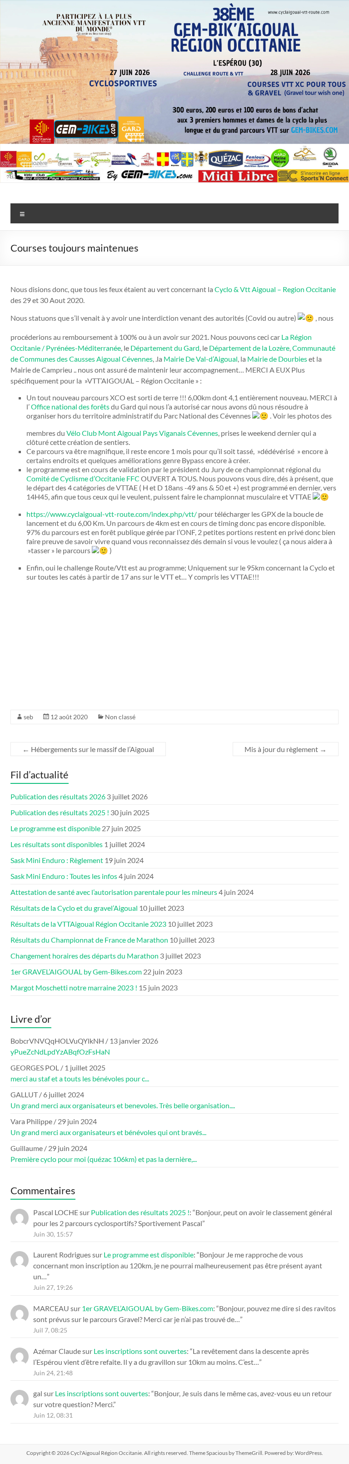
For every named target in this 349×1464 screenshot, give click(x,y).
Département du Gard (164, 347)
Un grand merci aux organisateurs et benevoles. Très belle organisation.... (122, 1105)
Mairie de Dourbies (277, 358)
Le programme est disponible (55, 828)
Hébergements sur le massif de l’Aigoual (88, 749)
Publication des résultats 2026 (57, 796)
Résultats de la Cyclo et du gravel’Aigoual (74, 908)
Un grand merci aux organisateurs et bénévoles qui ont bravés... (108, 1132)
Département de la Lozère (249, 347)
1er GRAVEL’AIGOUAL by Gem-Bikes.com (76, 971)
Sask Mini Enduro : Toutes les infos (63, 876)
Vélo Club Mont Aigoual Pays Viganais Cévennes (142, 433)
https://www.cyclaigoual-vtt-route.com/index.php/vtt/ (111, 514)
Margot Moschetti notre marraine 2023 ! (73, 987)
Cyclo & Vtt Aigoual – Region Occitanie (275, 289)
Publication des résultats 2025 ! (59, 812)
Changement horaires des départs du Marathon (84, 955)
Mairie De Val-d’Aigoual (201, 358)
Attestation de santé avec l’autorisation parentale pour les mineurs (113, 892)
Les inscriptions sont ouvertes (140, 1351)
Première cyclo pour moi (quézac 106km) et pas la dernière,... (103, 1159)
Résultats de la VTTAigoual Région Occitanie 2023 (88, 923)
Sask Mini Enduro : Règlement (56, 860)
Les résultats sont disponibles (56, 844)
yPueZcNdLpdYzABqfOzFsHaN (60, 1051)
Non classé (120, 717)
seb (28, 717)
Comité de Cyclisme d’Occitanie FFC (83, 478)
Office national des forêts (70, 406)
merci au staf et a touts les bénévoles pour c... (79, 1078)
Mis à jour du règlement (285, 749)
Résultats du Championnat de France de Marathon (89, 939)
